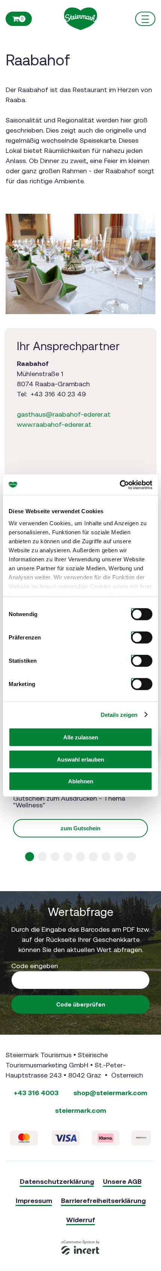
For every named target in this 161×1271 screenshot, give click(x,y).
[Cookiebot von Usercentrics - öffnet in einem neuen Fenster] (119, 485)
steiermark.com (80, 1110)
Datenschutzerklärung (57, 1181)
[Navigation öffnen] (145, 19)
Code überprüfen (80, 1004)
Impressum (34, 1201)
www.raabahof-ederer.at (54, 424)
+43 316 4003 (36, 1093)
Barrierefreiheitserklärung (103, 1201)
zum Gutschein (80, 828)
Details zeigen (119, 714)
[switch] (134, 635)
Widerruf (80, 1220)
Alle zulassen (80, 737)
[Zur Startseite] (80, 19)
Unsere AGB (122, 1181)
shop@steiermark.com (110, 1093)
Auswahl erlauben (80, 759)
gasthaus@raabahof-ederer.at (63, 414)
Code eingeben (34, 966)
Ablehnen (80, 781)
